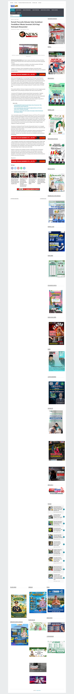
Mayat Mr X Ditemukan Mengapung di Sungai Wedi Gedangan (58, 522)
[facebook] (12, 168)
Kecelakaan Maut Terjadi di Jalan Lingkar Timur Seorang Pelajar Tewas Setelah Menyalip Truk (58, 577)
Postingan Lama (43, 198)
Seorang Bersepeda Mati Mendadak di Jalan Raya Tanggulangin (58, 529)
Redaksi (15, 2)
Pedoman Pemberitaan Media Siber (24, 2)
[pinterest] (18, 168)
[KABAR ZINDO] (14, 6)
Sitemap (39, 2)
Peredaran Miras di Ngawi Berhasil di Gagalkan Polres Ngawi (58, 516)
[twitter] (15, 168)
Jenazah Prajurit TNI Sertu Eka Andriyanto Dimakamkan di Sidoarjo (58, 536)
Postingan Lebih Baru (14, 198)
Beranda (11, 2)
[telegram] (24, 168)
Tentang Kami (34, 2)
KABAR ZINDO (38, 690)
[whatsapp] (21, 168)
